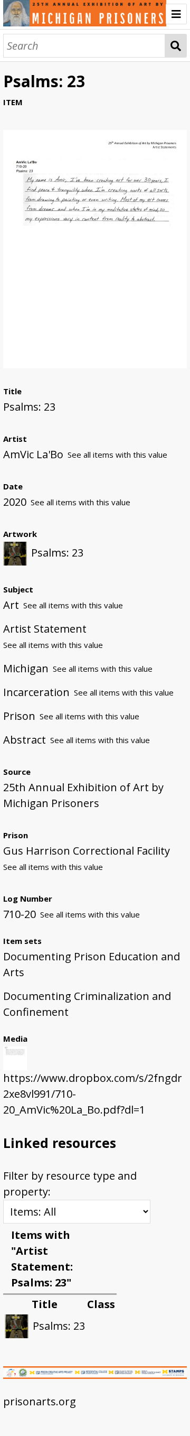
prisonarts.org (39, 1401)
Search (176, 46)
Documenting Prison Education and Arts (91, 964)
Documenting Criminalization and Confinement (87, 1004)
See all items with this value (117, 454)
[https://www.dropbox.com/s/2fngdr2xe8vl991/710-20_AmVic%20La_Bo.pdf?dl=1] (95, 364)
